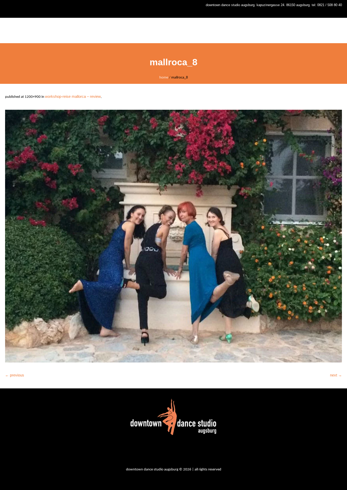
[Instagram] (154, 452)
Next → (336, 375)
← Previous (14, 375)
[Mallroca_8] (173, 236)
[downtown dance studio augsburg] (173, 416)
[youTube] (181, 452)
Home (163, 78)
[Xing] (195, 452)
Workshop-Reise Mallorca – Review (73, 96)
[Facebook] (168, 452)
